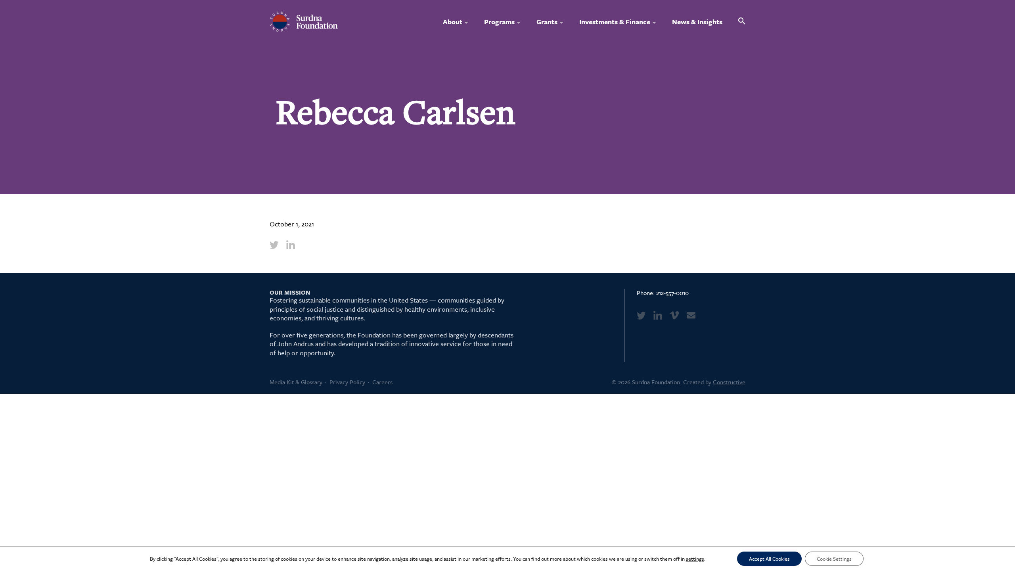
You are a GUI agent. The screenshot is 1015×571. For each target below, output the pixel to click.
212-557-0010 (672, 292)
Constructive (729, 381)
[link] (274, 244)
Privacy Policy (347, 381)
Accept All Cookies (769, 559)
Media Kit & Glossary (296, 381)
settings (695, 558)
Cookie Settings (834, 559)
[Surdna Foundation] (304, 22)
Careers (382, 381)
